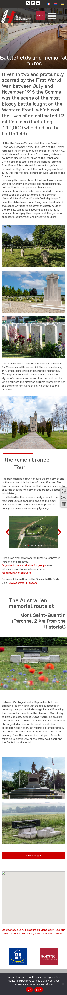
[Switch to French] (48, 3)
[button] (25, 545)
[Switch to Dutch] (55, 3)
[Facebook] (28, 3)
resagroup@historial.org (16, 572)
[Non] (62, 984)
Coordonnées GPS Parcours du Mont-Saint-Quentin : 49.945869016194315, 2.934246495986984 (33, 931)
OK (29, 989)
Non (38, 989)
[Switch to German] (62, 3)
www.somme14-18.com (23, 583)
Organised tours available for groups (24, 565)
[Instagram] (33, 3)
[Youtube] (38, 3)
